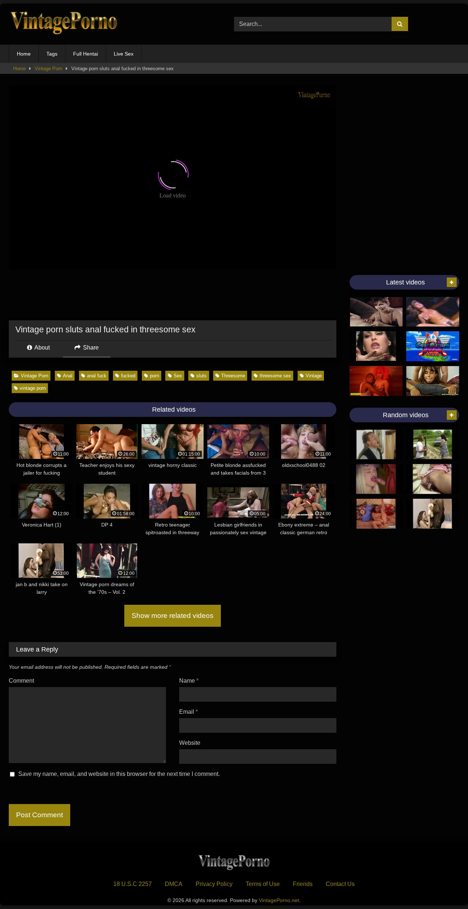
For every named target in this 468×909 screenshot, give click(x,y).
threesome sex (275, 375)
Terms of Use (263, 884)
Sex (178, 375)
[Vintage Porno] (63, 24)
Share (90, 347)
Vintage (314, 375)
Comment (21, 681)
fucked (128, 375)
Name (189, 681)
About (41, 347)
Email (188, 712)
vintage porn (33, 388)
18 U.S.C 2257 (132, 884)
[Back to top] (445, 887)
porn (154, 375)
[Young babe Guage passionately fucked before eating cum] (376, 514)
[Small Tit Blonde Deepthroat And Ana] (432, 312)
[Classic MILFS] (376, 312)
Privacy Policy (214, 884)
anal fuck (96, 375)
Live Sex (123, 54)
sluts (201, 375)
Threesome (233, 375)
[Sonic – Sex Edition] (432, 346)
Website (189, 743)
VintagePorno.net (279, 900)
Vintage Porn (48, 68)
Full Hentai (85, 54)
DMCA (173, 884)
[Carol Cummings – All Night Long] (432, 479)
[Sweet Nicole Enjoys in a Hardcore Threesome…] (432, 445)
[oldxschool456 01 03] (376, 445)
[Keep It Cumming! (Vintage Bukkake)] (376, 346)
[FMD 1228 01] (376, 479)
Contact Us (340, 884)
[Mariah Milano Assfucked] (432, 381)
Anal (67, 375)
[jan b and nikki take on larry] (432, 514)
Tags (51, 54)
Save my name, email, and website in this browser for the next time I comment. (119, 774)
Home (24, 54)
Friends (303, 884)
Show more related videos (173, 615)
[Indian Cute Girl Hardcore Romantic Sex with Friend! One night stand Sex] (376, 381)
